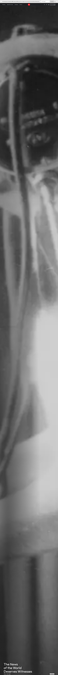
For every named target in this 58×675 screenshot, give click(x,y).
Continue (52, 1)
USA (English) (44, 1)
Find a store (48, 4)
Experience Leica (10, 4)
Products (3, 4)
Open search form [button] (44, 4)
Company (16, 4)
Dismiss (55, 1)
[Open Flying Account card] (46, 4)
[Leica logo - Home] (29, 4)
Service (21, 4)
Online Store (52, 4)
